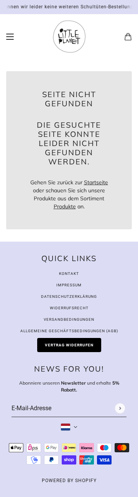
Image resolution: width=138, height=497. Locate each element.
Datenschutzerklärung (69, 296)
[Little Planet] (69, 36)
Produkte (65, 206)
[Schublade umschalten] (10, 37)
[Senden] (120, 408)
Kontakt (69, 273)
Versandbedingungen (69, 319)
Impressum (69, 285)
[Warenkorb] (128, 37)
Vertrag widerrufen (69, 345)
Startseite (96, 182)
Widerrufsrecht (69, 308)
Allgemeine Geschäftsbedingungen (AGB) (69, 331)
